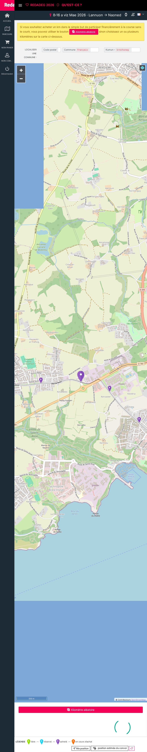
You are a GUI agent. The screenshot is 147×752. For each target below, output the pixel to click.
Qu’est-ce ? (71, 5)
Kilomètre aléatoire (85, 31)
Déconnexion (7, 74)
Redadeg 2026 (42, 5)
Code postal (49, 49)
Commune (76, 49)
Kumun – (117, 49)
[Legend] (142, 68)
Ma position (82, 748)
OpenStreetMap (138, 700)
